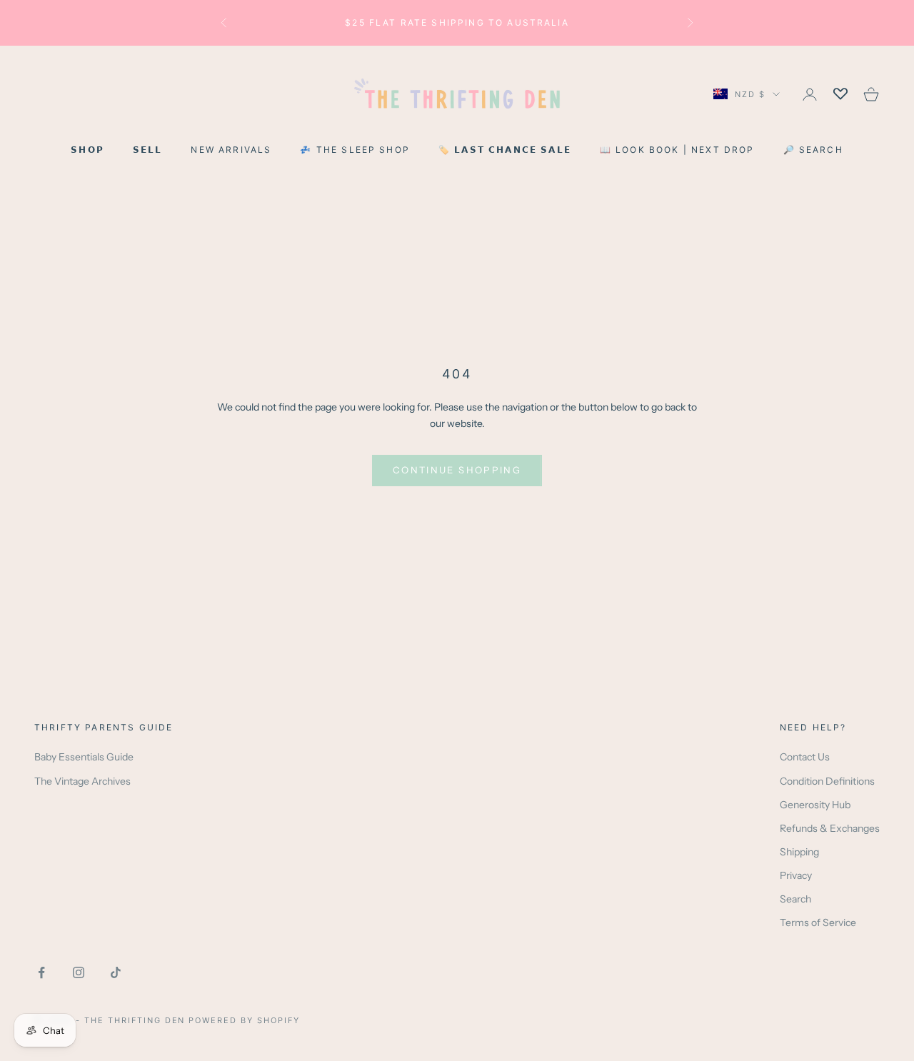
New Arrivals (231, 149)
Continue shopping (457, 470)
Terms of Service (818, 922)
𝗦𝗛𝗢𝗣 (87, 149)
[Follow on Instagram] (78, 972)
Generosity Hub (815, 804)
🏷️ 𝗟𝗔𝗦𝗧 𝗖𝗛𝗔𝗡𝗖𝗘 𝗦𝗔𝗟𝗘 (504, 149)
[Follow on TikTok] (116, 972)
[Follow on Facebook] (41, 972)
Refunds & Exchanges (830, 828)
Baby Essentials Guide (84, 756)
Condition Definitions (827, 781)
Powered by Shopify (244, 1020)
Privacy (796, 875)
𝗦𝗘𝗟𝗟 (148, 149)
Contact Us (805, 756)
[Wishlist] (840, 94)
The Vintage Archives (82, 781)
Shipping (799, 851)
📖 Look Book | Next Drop (677, 149)
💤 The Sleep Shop (355, 149)
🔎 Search (813, 149)
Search (795, 898)
